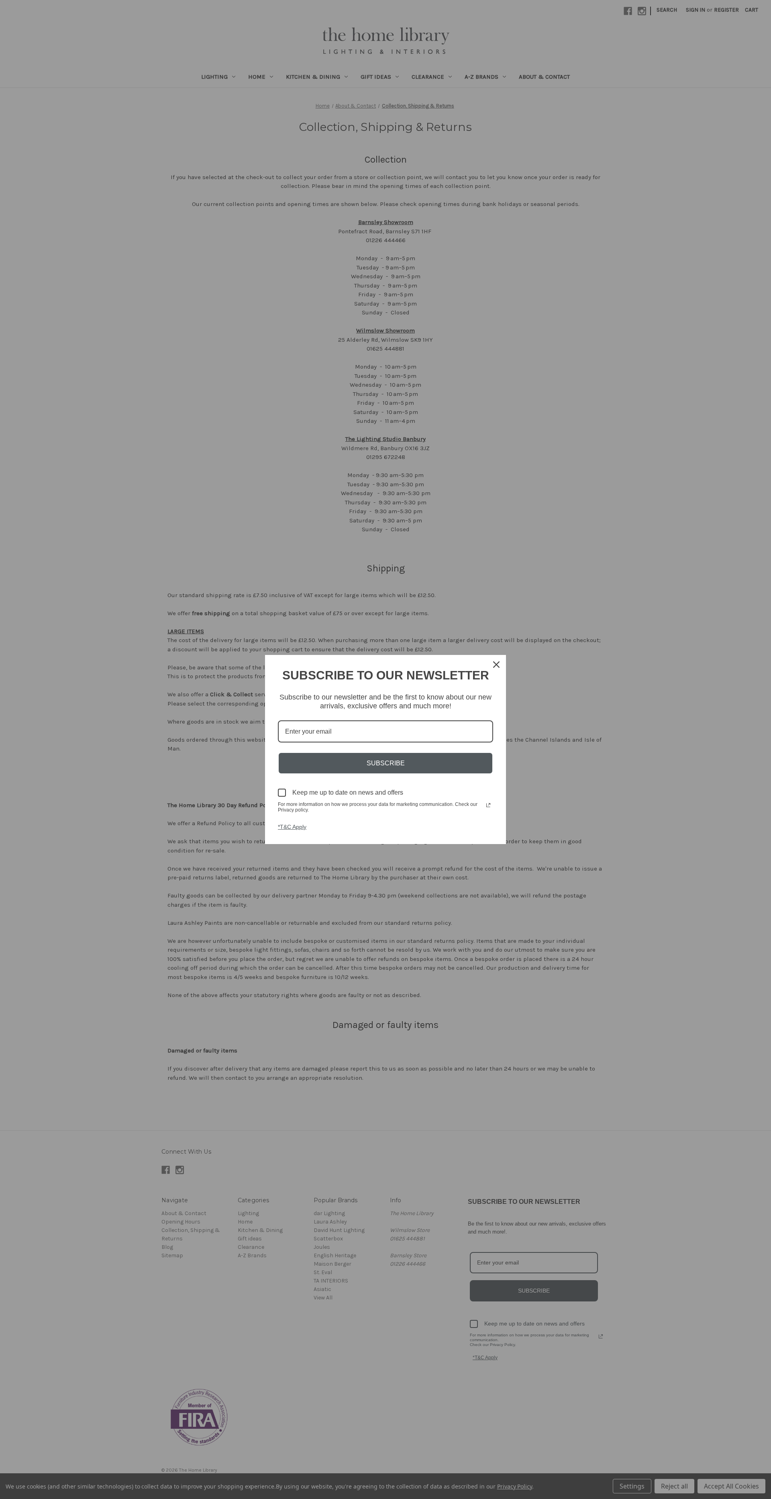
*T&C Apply (292, 827)
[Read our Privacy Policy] (488, 805)
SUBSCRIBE (386, 763)
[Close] (496, 664)
